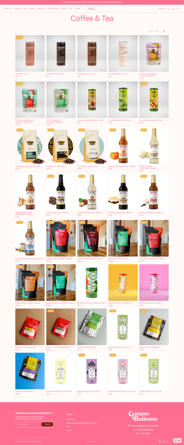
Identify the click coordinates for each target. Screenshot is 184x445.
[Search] (168, 8)
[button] (158, 31)
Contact (69, 430)
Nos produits (70, 419)
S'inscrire (47, 424)
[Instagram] (163, 441)
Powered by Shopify (35, 441)
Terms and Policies (92, 442)
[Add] (72, 68)
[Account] (172, 8)
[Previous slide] (2, 2)
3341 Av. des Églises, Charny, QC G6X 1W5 (145, 426)
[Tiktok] (167, 441)
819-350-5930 (145, 433)
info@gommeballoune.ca (145, 430)
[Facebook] (160, 441)
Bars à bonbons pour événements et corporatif (81, 423)
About (68, 427)
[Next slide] (181, 2)
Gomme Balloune (24, 441)
